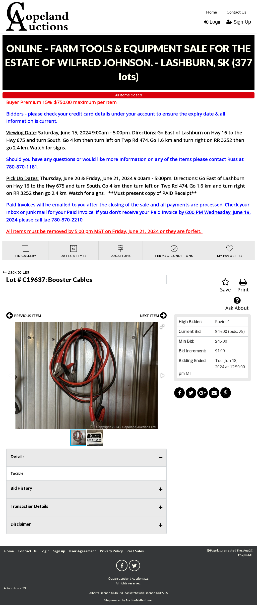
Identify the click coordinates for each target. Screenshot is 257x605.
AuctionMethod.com (138, 600)
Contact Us (236, 12)
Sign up (59, 551)
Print (243, 289)
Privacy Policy (111, 551)
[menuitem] (211, 12)
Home (211, 12)
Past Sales (135, 551)
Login (216, 22)
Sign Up (242, 22)
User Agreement (82, 551)
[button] (162, 327)
